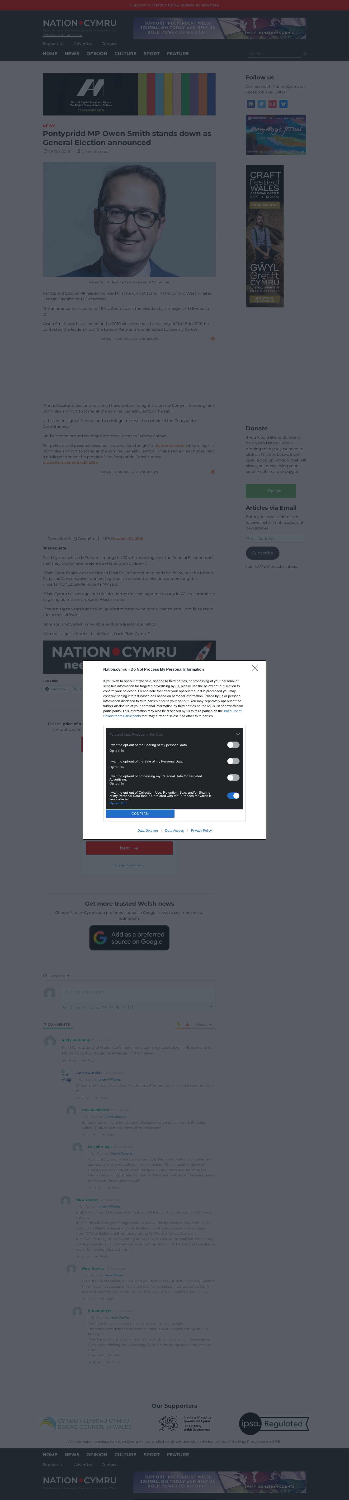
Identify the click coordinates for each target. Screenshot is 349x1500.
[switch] (233, 745)
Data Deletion (147, 830)
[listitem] (174, 734)
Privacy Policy (201, 830)
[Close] (256, 669)
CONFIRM (140, 814)
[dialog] (174, 750)
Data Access (174, 830)
